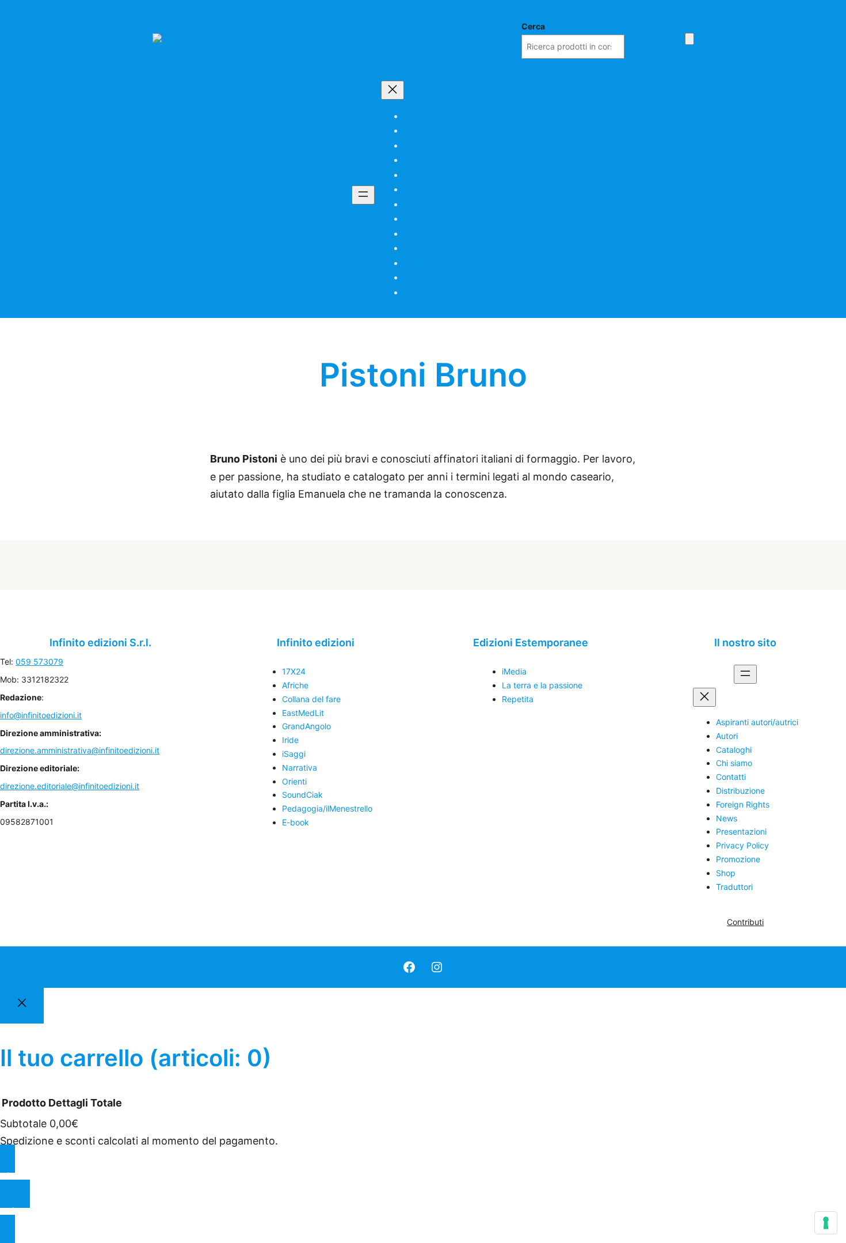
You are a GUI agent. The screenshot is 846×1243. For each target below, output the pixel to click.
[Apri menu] (363, 194)
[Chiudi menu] (392, 90)
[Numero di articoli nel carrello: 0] (689, 39)
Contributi (745, 922)
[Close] (22, 1006)
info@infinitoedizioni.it (41, 715)
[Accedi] (672, 38)
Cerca (533, 26)
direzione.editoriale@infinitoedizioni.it (69, 786)
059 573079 (39, 661)
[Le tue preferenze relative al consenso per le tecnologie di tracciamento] (826, 1223)
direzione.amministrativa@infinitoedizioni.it (79, 750)
